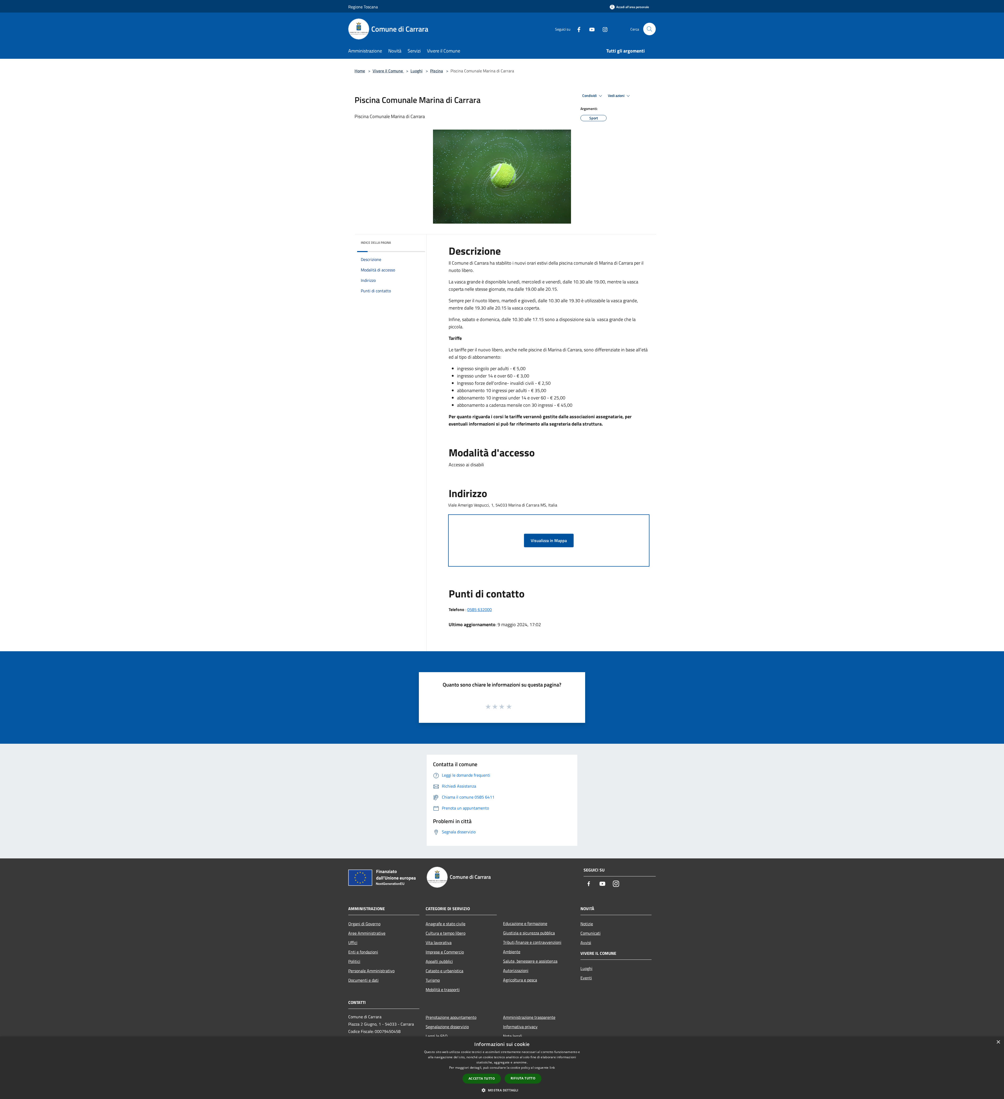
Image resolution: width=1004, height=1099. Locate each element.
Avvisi (585, 942)
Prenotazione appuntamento (451, 1017)
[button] (502, 1090)
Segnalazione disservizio (447, 1027)
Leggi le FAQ (437, 1036)
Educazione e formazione (525, 923)
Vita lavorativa (439, 942)
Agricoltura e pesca (520, 980)
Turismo (433, 980)
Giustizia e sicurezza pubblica (529, 933)
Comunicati (590, 933)
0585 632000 (479, 609)
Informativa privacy (520, 1027)
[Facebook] (577, 28)
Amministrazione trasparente (529, 1017)
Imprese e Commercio (445, 952)
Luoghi (416, 71)
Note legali (512, 1036)
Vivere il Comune (388, 71)
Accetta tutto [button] (482, 1078)
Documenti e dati (363, 980)
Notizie (586, 924)
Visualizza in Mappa (549, 540)
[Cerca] (649, 29)
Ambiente (511, 952)
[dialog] (502, 1068)
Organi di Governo (364, 924)
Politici (354, 961)
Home (360, 71)
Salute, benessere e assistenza (530, 961)
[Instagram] (603, 28)
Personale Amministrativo (371, 971)
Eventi (586, 978)
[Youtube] (590, 28)
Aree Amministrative (366, 933)
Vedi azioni (616, 95)
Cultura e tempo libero (445, 933)
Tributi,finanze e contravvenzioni (532, 942)
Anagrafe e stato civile (445, 924)
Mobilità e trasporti (443, 989)
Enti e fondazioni (363, 952)
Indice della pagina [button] (376, 242)
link (552, 1067)
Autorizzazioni (515, 970)
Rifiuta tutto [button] (523, 1078)
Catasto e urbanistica (444, 971)
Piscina (436, 71)
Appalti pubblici (439, 961)
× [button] (998, 1042)
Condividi (589, 95)
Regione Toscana (363, 7)
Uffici (352, 942)
